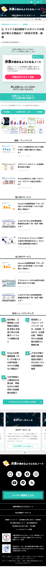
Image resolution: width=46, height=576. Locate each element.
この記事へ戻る (23, 112)
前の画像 (7, 112)
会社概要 (32, 526)
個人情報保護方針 (32, 523)
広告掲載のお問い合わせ (26, 520)
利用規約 (38, 520)
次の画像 (39, 112)
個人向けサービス (23, 197)
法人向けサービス (23, 256)
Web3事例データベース (23, 513)
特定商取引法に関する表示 (20, 526)
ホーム (4, 15)
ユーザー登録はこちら (23, 495)
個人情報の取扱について (17, 523)
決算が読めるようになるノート (24, 15)
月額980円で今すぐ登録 (23, 77)
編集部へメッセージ (11, 520)
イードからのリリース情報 (24, 529)
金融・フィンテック (23, 140)
